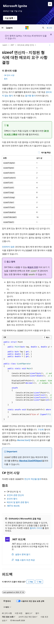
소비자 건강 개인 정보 (27, 616)
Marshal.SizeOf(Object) (30, 460)
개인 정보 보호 (8, 616)
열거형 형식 (30, 95)
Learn (5, 45)
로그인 (49, 27)
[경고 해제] (50, 4)
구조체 (41, 429)
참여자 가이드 (36, 528)
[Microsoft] (27, 27)
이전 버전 (18, 613)
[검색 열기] (43, 27)
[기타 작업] (50, 45)
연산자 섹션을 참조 (32, 479)
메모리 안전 (33, 267)
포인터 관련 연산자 (15, 495)
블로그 (28, 613)
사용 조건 (44, 616)
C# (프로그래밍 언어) (25, 45)
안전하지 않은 (8, 246)
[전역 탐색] (2, 27)
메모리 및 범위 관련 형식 (18, 502)
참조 (6, 78)
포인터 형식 (12, 498)
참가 (37, 613)
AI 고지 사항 (7, 613)
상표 (4, 620)
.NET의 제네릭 (13, 505)
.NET (12, 45)
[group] (27, 380)
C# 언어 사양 (9, 75)
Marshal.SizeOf (23, 440)
